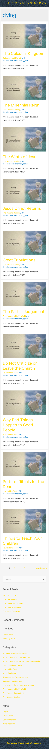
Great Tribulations (19, 260)
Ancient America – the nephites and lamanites (22, 661)
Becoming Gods (9, 595)
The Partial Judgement (23, 311)
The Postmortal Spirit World (14, 316)
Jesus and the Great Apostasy (15, 677)
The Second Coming (11, 110)
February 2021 (9, 639)
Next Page (41, 568)
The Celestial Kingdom (23, 53)
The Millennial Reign (21, 105)
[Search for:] (24, 579)
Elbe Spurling (35, 743)
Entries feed (8, 716)
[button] (3, 3)
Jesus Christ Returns (22, 208)
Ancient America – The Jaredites (16, 657)
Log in (5, 712)
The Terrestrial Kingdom (13, 603)
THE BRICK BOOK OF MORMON (27, 3)
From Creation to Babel (12, 665)
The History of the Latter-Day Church (18, 685)
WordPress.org (9, 724)
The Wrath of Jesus (20, 156)
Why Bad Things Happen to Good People (18, 425)
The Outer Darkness (11, 611)
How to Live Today (11, 373)
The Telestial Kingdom (12, 607)
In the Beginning (9, 673)
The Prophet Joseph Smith (14, 693)
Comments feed (9, 720)
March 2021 (8, 635)
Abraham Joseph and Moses (15, 653)
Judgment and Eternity (12, 58)
